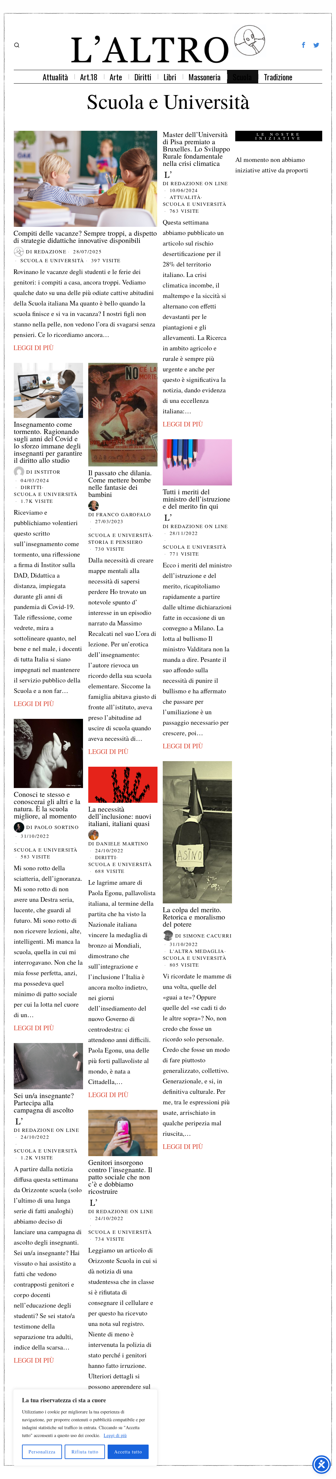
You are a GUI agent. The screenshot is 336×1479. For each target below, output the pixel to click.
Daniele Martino (122, 843)
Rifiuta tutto (85, 1452)
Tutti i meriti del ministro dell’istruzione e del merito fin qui (196, 499)
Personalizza (42, 1452)
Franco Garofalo (123, 514)
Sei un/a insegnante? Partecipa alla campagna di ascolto (44, 1103)
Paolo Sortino (56, 827)
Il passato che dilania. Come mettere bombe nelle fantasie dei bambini (120, 483)
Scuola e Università (52, 260)
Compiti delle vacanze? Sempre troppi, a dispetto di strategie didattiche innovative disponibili (85, 236)
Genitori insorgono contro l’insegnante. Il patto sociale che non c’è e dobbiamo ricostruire (120, 1177)
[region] (85, 1427)
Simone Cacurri (207, 935)
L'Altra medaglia (197, 951)
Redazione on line (199, 183)
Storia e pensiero (115, 542)
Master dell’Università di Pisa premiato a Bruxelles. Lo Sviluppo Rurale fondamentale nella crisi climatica (196, 149)
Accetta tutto (128, 1452)
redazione (50, 251)
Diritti (31, 487)
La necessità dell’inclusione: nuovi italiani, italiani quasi (119, 816)
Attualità (185, 197)
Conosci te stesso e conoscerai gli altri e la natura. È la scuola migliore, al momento (47, 805)
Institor (47, 471)
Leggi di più (115, 1435)
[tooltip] (303, 45)
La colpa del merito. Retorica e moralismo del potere (194, 917)
